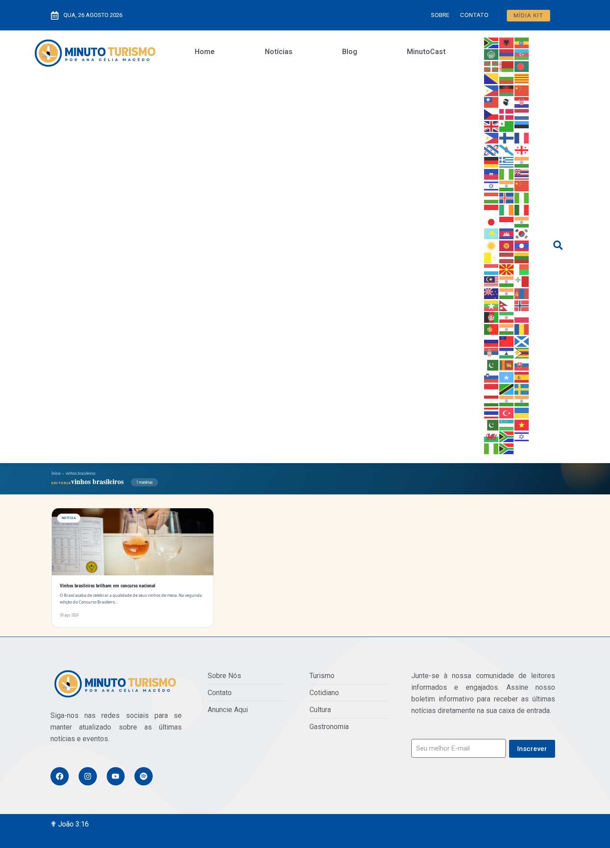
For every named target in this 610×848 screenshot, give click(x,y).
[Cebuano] (491, 90)
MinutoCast (426, 51)
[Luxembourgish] (491, 269)
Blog (349, 51)
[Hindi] (506, 185)
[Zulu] (506, 448)
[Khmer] (506, 233)
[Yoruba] (491, 448)
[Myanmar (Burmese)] (491, 305)
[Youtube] (116, 776)
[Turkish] (506, 412)
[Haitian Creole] (491, 173)
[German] (491, 161)
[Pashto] (491, 317)
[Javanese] (506, 221)
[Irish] (506, 209)
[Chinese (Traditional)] (491, 102)
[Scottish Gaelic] (522, 341)
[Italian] (522, 209)
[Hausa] (506, 173)
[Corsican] (506, 102)
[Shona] (522, 353)
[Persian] (506, 317)
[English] (491, 126)
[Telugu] (522, 400)
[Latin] (491, 257)
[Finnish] (506, 138)
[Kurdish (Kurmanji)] (491, 245)
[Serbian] (491, 353)
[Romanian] (522, 328)
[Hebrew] (491, 185)
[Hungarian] (491, 197)
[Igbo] (522, 197)
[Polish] (522, 317)
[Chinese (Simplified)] (522, 90)
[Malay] (491, 281)
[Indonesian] (491, 209)
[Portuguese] (491, 328)
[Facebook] (59, 776)
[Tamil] (506, 400)
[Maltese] (522, 281)
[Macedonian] (506, 269)
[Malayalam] (506, 281)
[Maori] (491, 293)
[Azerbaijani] (522, 54)
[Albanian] (506, 42)
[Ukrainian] (522, 412)
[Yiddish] (522, 436)
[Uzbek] (506, 424)
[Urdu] (491, 424)
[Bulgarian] (506, 78)
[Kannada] (522, 221)
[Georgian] (522, 149)
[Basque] (491, 66)
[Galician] (506, 149)
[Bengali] (522, 66)
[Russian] (491, 341)
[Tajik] (491, 400)
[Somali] (506, 376)
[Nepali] (506, 305)
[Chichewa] (506, 90)
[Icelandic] (506, 197)
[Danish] (506, 113)
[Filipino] (491, 138)
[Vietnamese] (522, 424)
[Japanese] (491, 221)
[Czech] (491, 113)
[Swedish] (522, 388)
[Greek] (506, 161)
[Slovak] (522, 364)
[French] (522, 138)
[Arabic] (491, 54)
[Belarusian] (506, 66)
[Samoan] (506, 341)
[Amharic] (522, 42)
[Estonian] (522, 126)
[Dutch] (522, 113)
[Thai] (491, 412)
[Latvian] (506, 257)
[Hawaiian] (522, 173)
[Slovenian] (491, 376)
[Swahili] (506, 388)
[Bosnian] (491, 78)
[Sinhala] (506, 364)
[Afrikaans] (491, 42)
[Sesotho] (506, 353)
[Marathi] (506, 293)
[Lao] (522, 245)
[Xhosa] (506, 436)
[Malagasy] (522, 269)
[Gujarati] (522, 161)
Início (56, 473)
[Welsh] (491, 436)
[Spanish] (522, 376)
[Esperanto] (506, 126)
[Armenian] (506, 54)
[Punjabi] (506, 328)
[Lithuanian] (522, 257)
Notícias (278, 51)
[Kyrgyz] (506, 245)
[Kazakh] (491, 233)
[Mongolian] (522, 293)
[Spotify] (143, 776)
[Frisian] (491, 149)
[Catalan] (522, 78)
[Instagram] (88, 776)
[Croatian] (522, 102)
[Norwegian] (522, 305)
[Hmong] (522, 185)
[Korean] (522, 233)
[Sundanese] (491, 388)
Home (205, 51)
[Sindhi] (491, 364)
